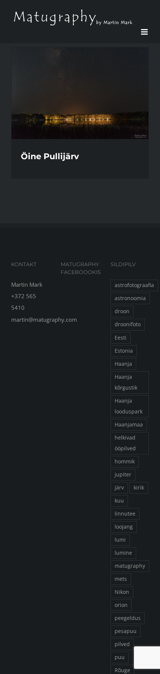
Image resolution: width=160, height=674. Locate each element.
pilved (122, 644)
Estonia (124, 350)
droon (122, 311)
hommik (125, 461)
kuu (119, 500)
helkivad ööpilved (125, 443)
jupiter (123, 474)
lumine (123, 552)
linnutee (125, 513)
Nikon (122, 592)
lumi (120, 539)
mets (121, 579)
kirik (139, 487)
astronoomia (130, 298)
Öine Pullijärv (50, 156)
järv (119, 487)
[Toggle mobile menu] (145, 32)
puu (120, 657)
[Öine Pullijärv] (80, 93)
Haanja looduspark (129, 406)
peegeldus (128, 618)
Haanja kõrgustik (126, 382)
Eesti (121, 337)
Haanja (123, 363)
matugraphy (130, 566)
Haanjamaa (129, 424)
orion (121, 605)
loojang (124, 526)
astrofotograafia (134, 285)
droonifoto (128, 324)
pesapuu (126, 631)
